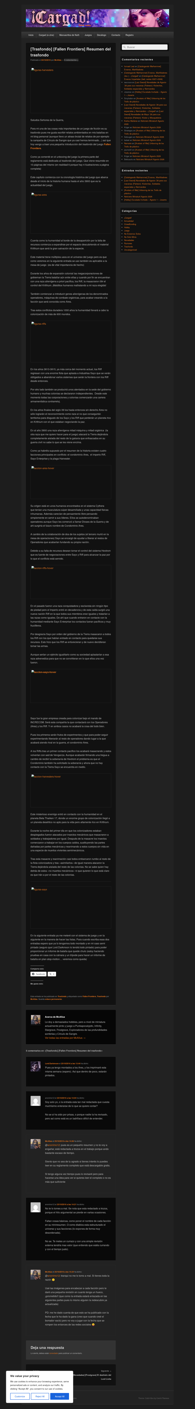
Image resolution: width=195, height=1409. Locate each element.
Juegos (88, 34)
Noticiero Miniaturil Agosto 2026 (147, 127)
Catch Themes (162, 1398)
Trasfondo (62, 996)
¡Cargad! (128, 217)
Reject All (39, 1396)
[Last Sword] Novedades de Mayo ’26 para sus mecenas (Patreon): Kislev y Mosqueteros (143, 114)
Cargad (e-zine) (46, 34)
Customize (20, 1396)
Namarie (127, 143)
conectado (53, 1353)
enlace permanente (53, 999)
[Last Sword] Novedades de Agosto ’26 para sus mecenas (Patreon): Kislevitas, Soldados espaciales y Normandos (145, 85)
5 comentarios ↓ (71, 60)
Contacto (116, 34)
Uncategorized (130, 249)
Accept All (59, 1396)
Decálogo (101, 34)
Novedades (129, 240)
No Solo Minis (130, 236)
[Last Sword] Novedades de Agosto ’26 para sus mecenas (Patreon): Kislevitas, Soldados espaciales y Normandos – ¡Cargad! (145, 108)
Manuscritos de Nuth (69, 34)
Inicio (31, 34)
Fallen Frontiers (89, 996)
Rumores (128, 243)
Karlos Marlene (130, 120)
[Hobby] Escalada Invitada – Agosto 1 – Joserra (145, 199)
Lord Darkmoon (52, 1063)
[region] (39, 1387)
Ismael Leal (129, 66)
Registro (130, 34)
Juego (126, 230)
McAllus (57, 60)
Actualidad (128, 220)
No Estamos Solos (132, 233)
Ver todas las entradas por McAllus (65, 1037)
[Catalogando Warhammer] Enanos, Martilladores (145, 177)
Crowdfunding (130, 224)
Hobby (127, 227)
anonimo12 (54, 1145)
